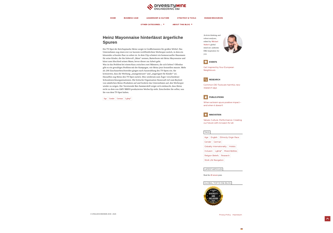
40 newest (214, 175)
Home (113, 18)
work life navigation (214, 160)
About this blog (181, 24)
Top (327, 218)
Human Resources (213, 18)
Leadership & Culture (157, 18)
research (225, 155)
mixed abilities (230, 151)
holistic (232, 146)
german (120, 99)
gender (111, 99)
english (214, 137)
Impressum (237, 215)
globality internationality (215, 146)
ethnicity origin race (229, 137)
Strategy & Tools (186, 18)
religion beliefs (211, 155)
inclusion (208, 151)
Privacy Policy (225, 215)
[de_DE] (242, 229)
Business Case (131, 18)
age (105, 99)
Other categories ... (151, 24)
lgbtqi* (128, 99)
